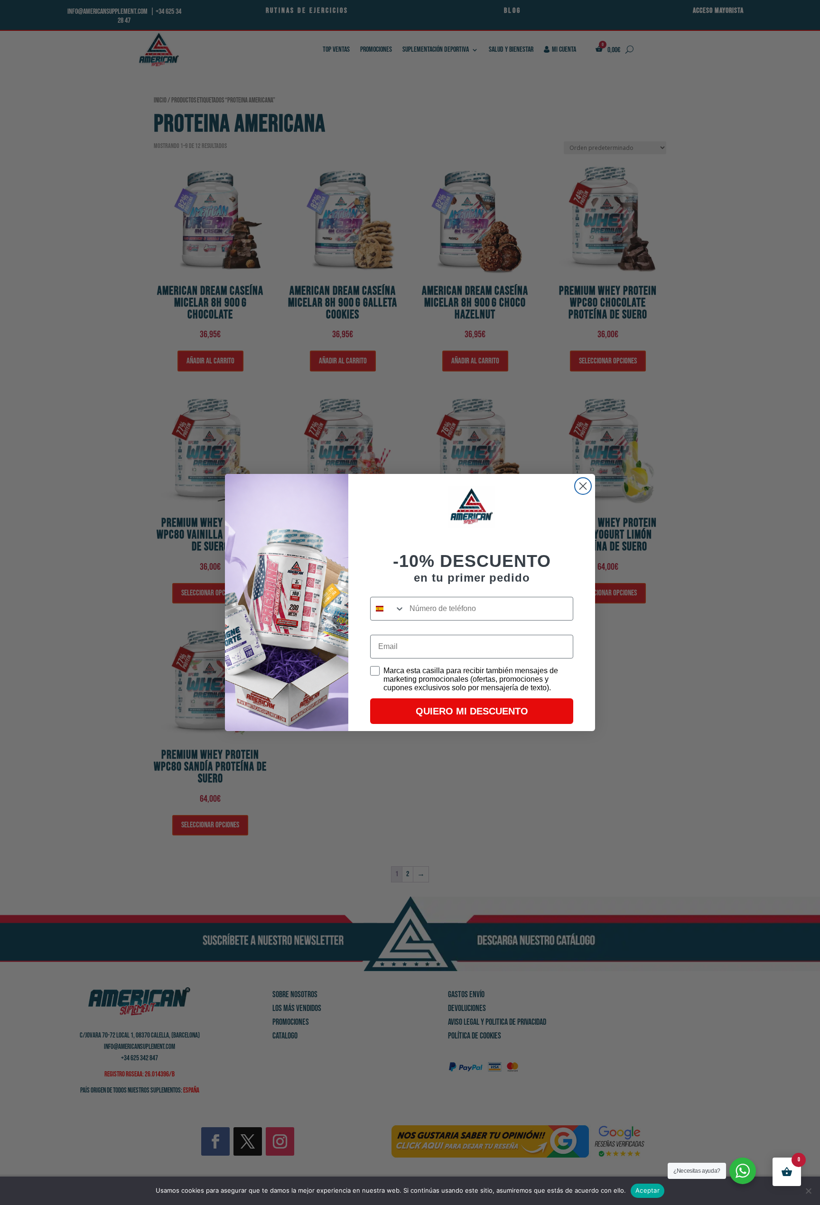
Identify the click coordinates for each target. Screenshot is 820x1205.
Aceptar (647, 1190)
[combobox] (388, 608)
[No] (808, 1191)
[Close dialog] (583, 486)
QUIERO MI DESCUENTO (472, 711)
